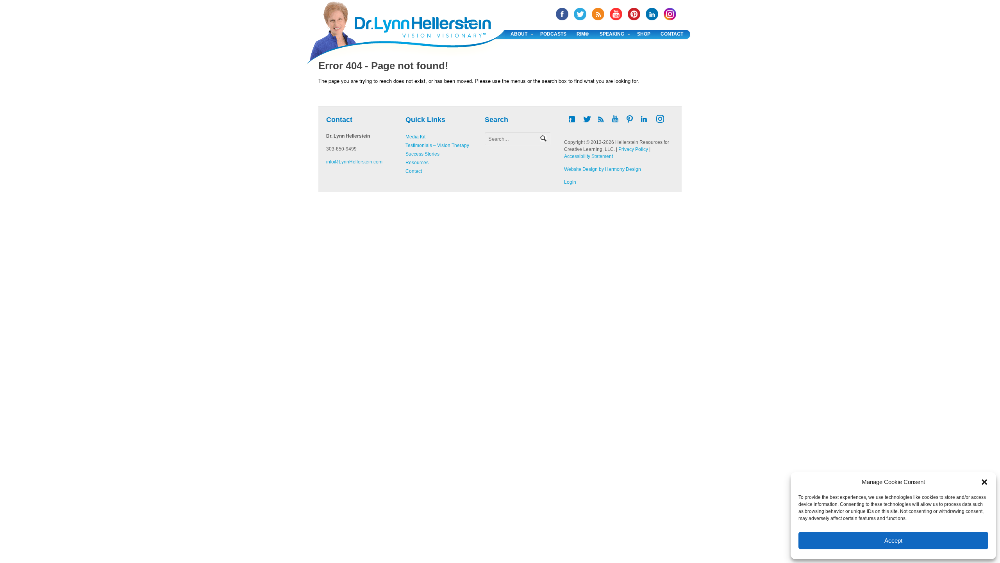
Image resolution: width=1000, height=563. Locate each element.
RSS (598, 14)
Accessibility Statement (588, 156)
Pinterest (634, 14)
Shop (643, 34)
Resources (417, 162)
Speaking (612, 34)
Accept (893, 540)
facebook (562, 14)
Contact (672, 34)
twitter (580, 14)
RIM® (583, 34)
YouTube (616, 14)
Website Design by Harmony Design (602, 169)
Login (570, 182)
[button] (984, 482)
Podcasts (553, 34)
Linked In (652, 14)
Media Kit (415, 137)
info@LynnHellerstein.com (354, 162)
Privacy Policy (633, 149)
